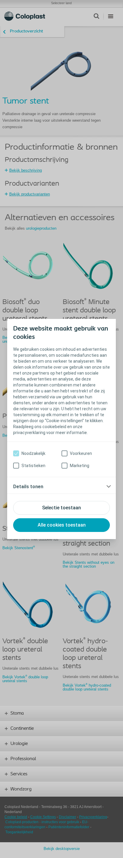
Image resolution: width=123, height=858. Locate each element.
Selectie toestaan (61, 508)
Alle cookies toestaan (62, 525)
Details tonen (28, 486)
